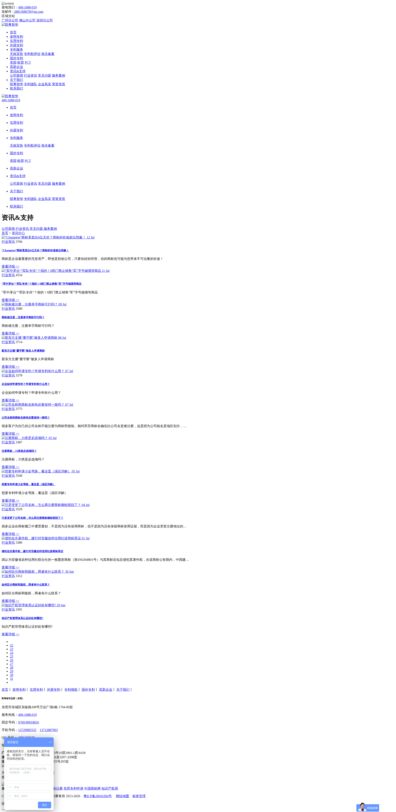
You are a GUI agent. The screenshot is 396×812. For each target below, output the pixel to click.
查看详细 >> (10, 266)
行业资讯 (30, 75)
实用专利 (16, 41)
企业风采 (44, 84)
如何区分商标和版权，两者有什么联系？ (26, 584)
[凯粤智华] (10, 24)
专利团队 (30, 84)
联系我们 (16, 88)
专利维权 (71, 689)
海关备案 (47, 54)
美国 (13, 62)
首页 (13, 32)
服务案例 (58, 75)
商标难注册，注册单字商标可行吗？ (23, 317)
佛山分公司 (27, 20)
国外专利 (16, 58)
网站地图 (122, 796)
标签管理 (139, 796)
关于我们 (16, 80)
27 (11, 664)
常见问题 (44, 75)
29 (11, 671)
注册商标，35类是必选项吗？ (19, 450)
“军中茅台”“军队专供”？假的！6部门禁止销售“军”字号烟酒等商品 (41, 283)
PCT (28, 62)
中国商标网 (92, 788)
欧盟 (20, 62)
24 (11, 652)
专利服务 (16, 49)
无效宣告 (16, 54)
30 (11, 675)
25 (11, 656)
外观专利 (16, 45)
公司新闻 (16, 75)
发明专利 (16, 36)
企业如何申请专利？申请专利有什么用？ (26, 384)
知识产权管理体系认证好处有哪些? (22, 618)
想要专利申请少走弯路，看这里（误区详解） (28, 484)
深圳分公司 (44, 20)
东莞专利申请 (73, 788)
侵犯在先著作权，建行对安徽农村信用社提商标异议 (32, 551)
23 (11, 649)
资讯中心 (18, 233)
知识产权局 (109, 788)
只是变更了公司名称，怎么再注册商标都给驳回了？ (32, 517)
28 (11, 667)
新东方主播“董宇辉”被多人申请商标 (23, 350)
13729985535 (27, 730)
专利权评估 (32, 54)
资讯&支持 (18, 71)
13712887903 (49, 730)
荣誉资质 (58, 84)
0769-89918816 (28, 722)
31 (11, 678)
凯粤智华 (16, 84)
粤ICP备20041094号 (98, 796)
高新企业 (16, 67)
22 (11, 645)
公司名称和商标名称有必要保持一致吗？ (26, 417)
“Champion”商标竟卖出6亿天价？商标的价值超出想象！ (35, 250)
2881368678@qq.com (28, 11)
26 (11, 660)
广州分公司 (10, 20)
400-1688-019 (27, 7)
